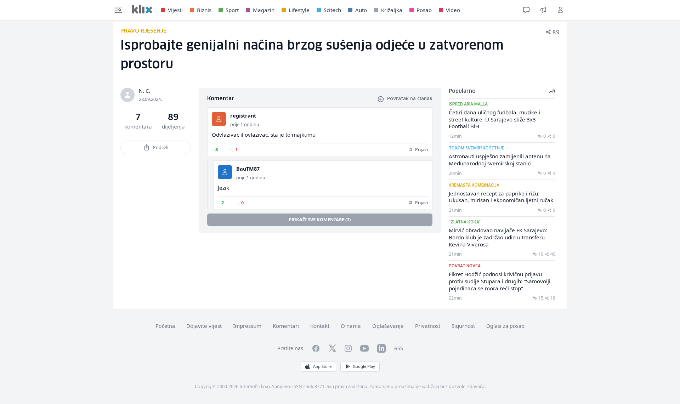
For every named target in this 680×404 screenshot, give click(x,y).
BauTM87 (248, 168)
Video (453, 9)
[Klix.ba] (142, 9)
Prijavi (421, 149)
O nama (351, 325)
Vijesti (175, 9)
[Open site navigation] (118, 10)
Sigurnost (463, 325)
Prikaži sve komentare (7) (320, 219)
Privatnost (427, 325)
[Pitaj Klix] (526, 10)
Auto (361, 9)
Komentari (286, 325)
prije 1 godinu (244, 124)
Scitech (332, 9)
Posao (424, 9)
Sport (232, 9)
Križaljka (391, 9)
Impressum (247, 325)
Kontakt (319, 325)
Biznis (204, 9)
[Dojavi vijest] (543, 10)
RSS (398, 348)
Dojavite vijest (204, 325)
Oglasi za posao (505, 326)
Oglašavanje (388, 325)
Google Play (364, 366)
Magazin (263, 9)
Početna (165, 326)
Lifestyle (299, 9)
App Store (322, 366)
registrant (243, 115)
